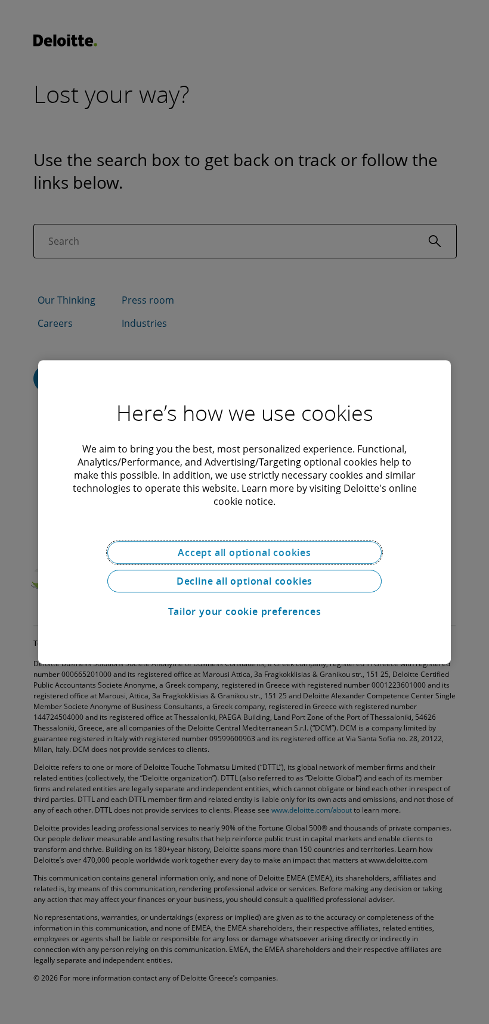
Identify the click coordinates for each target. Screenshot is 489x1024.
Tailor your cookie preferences (244, 611)
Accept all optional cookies (244, 552)
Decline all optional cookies (244, 581)
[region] (244, 512)
